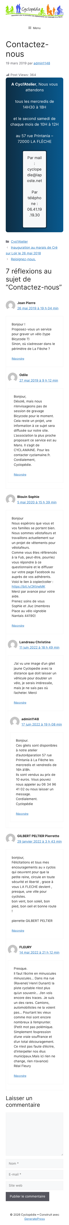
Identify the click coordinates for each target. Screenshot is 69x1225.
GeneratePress (34, 1219)
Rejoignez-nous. (23, 259)
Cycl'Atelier (19, 242)
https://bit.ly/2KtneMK (28, 586)
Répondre (18, 358)
